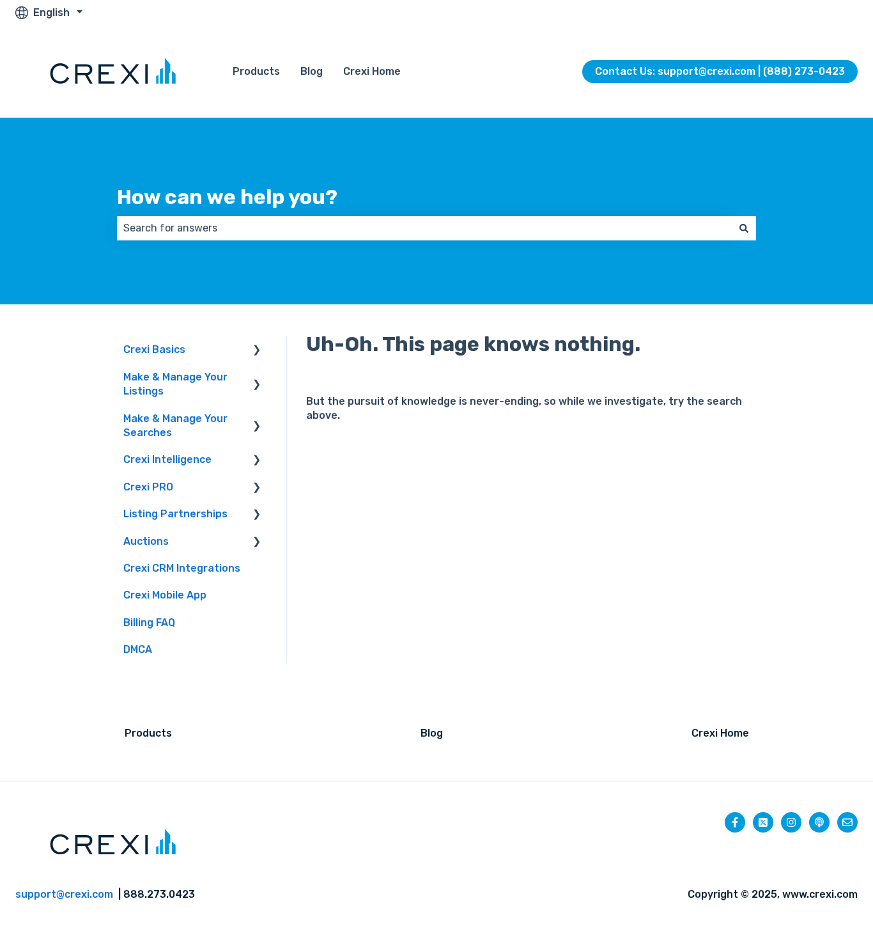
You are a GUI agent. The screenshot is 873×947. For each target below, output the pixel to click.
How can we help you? (227, 197)
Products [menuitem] (148, 733)
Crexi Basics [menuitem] (154, 349)
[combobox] (424, 228)
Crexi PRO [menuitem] (148, 487)
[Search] (744, 228)
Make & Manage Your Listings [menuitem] (175, 384)
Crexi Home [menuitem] (720, 733)
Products (256, 71)
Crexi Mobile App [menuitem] (164, 595)
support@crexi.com (64, 894)
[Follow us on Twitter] (763, 822)
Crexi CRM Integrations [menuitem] (181, 568)
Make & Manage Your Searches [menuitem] (175, 425)
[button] (257, 351)
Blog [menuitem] (432, 733)
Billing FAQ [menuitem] (149, 622)
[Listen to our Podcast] (819, 822)
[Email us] (847, 822)
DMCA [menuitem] (137, 649)
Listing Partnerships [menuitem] (175, 514)
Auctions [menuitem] (146, 541)
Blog (311, 71)
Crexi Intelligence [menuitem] (167, 459)
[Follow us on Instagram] (791, 822)
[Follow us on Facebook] (735, 822)
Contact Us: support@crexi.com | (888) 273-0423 (720, 71)
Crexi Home (372, 71)
